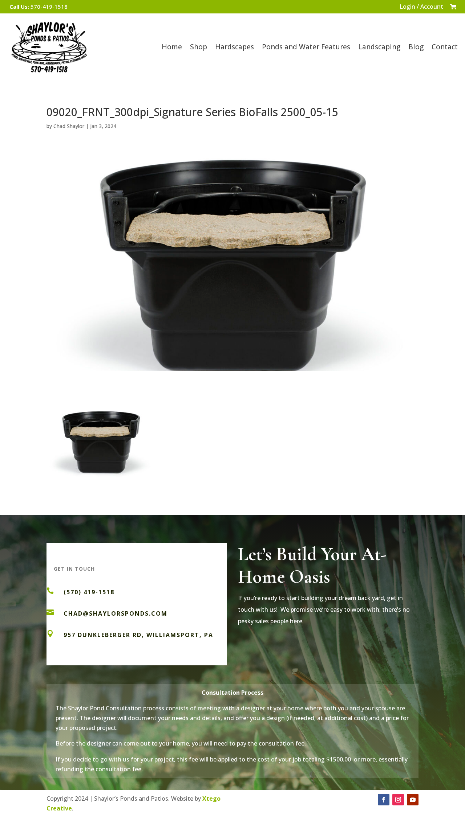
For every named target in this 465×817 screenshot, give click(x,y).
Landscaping (379, 47)
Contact (445, 47)
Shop (198, 47)
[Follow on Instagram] (398, 799)
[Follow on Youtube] (412, 799)
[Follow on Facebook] (383, 799)
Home (172, 47)
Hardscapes (234, 47)
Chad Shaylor (68, 126)
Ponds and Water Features (306, 47)
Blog (416, 47)
